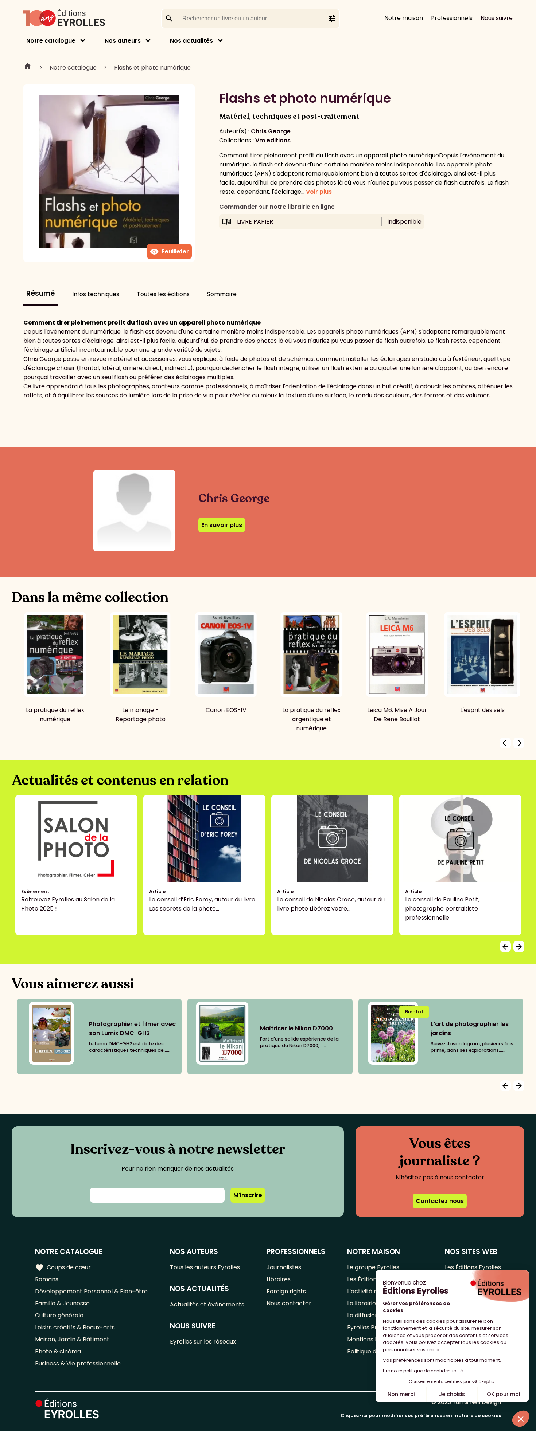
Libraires (279, 1279)
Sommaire (222, 294)
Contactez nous (440, 1201)
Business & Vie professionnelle (78, 1363)
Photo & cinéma (58, 1351)
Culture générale (59, 1315)
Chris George (271, 131)
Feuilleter (169, 251)
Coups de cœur (63, 1267)
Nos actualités (191, 40)
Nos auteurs (123, 40)
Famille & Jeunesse (62, 1303)
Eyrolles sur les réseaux (203, 1341)
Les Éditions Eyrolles (473, 1267)
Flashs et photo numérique (152, 67)
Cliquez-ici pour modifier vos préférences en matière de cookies (421, 1415)
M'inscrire (247, 1195)
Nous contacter (289, 1303)
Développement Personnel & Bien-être (91, 1291)
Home (27, 67)
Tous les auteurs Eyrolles (205, 1267)
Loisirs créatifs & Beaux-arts (75, 1327)
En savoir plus (221, 525)
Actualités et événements (207, 1304)
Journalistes (284, 1267)
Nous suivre (497, 18)
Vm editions (273, 140)
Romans (46, 1279)
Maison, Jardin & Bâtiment (72, 1339)
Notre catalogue (50, 40)
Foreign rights (286, 1291)
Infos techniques (95, 294)
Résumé (40, 293)
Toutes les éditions (163, 294)
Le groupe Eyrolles (373, 1267)
